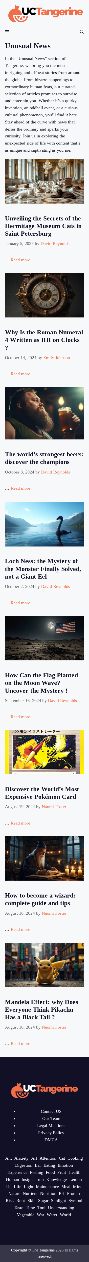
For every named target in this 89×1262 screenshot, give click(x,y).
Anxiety (21, 1158)
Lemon (75, 1179)
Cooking (75, 1158)
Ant (8, 1158)
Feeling (36, 1172)
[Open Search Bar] (82, 31)
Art (34, 1158)
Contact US (51, 1111)
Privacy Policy (51, 1132)
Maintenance (47, 1186)
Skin (31, 1200)
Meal (65, 1186)
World (65, 1214)
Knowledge (56, 1179)
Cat (62, 1158)
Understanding (61, 1207)
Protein (73, 1193)
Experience (17, 1172)
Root (20, 1200)
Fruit (61, 1172)
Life (17, 1186)
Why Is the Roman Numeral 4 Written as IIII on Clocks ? (44, 340)
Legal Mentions (51, 1125)
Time (30, 1207)
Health (74, 1172)
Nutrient (30, 1193)
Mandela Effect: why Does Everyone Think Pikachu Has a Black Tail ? (41, 1009)
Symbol (75, 1200)
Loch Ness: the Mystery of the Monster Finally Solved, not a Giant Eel (43, 569)
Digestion (23, 1165)
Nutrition (48, 1193)
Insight (28, 1179)
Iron (40, 1179)
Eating (49, 1165)
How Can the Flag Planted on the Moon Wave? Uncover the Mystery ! (41, 683)
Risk (10, 1200)
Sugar (43, 1200)
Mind (78, 1186)
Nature (14, 1193)
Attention (48, 1158)
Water (52, 1214)
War (40, 1214)
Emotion (65, 1165)
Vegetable (25, 1214)
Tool (41, 1207)
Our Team (51, 1118)
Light (28, 1186)
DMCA (51, 1139)
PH (62, 1193)
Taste (18, 1207)
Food (50, 1172)
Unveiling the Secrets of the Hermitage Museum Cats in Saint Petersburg (43, 226)
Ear (38, 1165)
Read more (20, 259)
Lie (8, 1186)
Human (12, 1179)
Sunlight (58, 1200)
